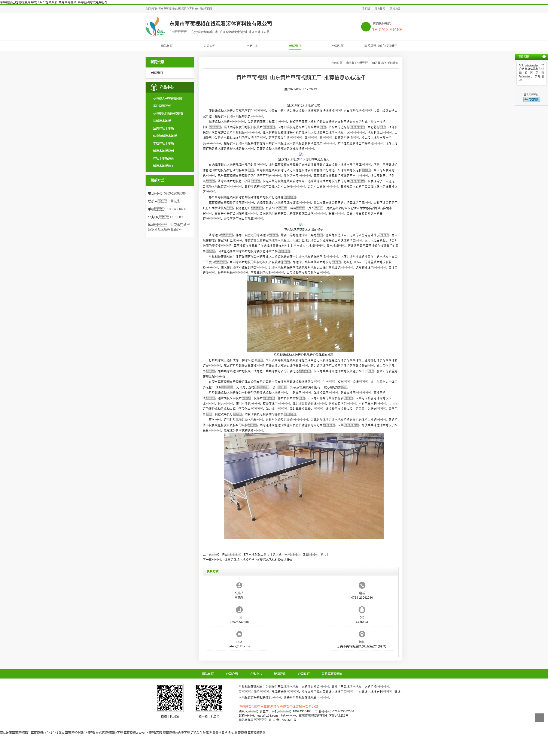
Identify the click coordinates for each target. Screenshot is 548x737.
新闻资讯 (295, 46)
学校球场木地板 (163, 143)
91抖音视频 (239, 732)
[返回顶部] (539, 717)
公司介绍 (210, 46)
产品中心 (252, 46)
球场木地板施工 (163, 166)
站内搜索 (380, 8)
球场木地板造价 (163, 158)
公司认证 (338, 46)
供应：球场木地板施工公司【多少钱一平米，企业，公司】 (275, 554)
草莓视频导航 (257, 732)
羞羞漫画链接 (222, 732)
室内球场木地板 (163, 128)
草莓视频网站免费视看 (168, 113)
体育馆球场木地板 (165, 136)
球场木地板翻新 (163, 151)
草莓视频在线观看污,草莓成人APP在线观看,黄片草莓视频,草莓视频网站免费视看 (53, 2)
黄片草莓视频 (162, 106)
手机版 (366, 8)
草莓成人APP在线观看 (168, 98)
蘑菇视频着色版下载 (176, 732)
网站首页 (167, 46)
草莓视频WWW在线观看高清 (143, 732)
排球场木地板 (162, 121)
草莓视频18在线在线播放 (47, 732)
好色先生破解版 (201, 732)
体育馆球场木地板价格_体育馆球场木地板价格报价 (258, 559)
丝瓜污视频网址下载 (109, 732)
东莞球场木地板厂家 (336, 132)
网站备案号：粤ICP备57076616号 (267, 720)
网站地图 (395, 8)
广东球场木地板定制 (348, 170)
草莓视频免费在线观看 (80, 732)
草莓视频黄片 (21, 732)
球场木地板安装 (216, 186)
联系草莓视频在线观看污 (380, 46)
